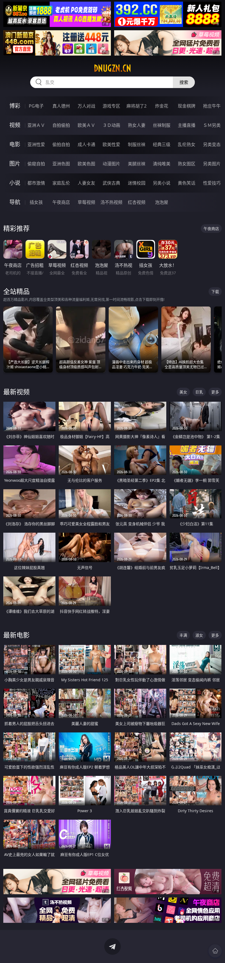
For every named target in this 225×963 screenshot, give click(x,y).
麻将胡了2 (136, 106)
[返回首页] (215, 950)
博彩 (14, 106)
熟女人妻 (136, 125)
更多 (215, 392)
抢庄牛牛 (212, 106)
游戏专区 (111, 106)
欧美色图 (86, 164)
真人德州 (61, 106)
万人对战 (86, 106)
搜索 (183, 82)
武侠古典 (111, 183)
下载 (215, 291)
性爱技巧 (212, 183)
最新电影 (16, 634)
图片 (14, 163)
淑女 (199, 635)
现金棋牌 (186, 106)
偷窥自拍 (36, 164)
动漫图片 (111, 164)
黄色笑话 (186, 183)
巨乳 (199, 392)
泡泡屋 (161, 202)
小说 (14, 183)
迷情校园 (136, 183)
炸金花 (161, 106)
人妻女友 (86, 183)
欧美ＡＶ (86, 125)
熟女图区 (186, 164)
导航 (14, 202)
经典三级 (161, 144)
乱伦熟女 (186, 144)
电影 (14, 144)
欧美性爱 (111, 144)
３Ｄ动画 (111, 125)
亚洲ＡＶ (36, 125)
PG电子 (36, 106)
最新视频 (16, 391)
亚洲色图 (61, 164)
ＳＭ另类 (212, 125)
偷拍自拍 (61, 144)
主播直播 (186, 125)
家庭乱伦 (61, 183)
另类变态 (212, 144)
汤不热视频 (111, 202)
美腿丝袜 (136, 164)
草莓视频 (86, 202)
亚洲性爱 (36, 144)
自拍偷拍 (61, 125)
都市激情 (36, 183)
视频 (14, 125)
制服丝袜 (136, 144)
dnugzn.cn (112, 68)
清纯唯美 (161, 164)
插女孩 (36, 202)
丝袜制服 (161, 125)
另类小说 (161, 183)
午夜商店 (61, 202)
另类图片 (212, 164)
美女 (183, 392)
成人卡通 (86, 144)
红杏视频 (136, 202)
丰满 (183, 635)
